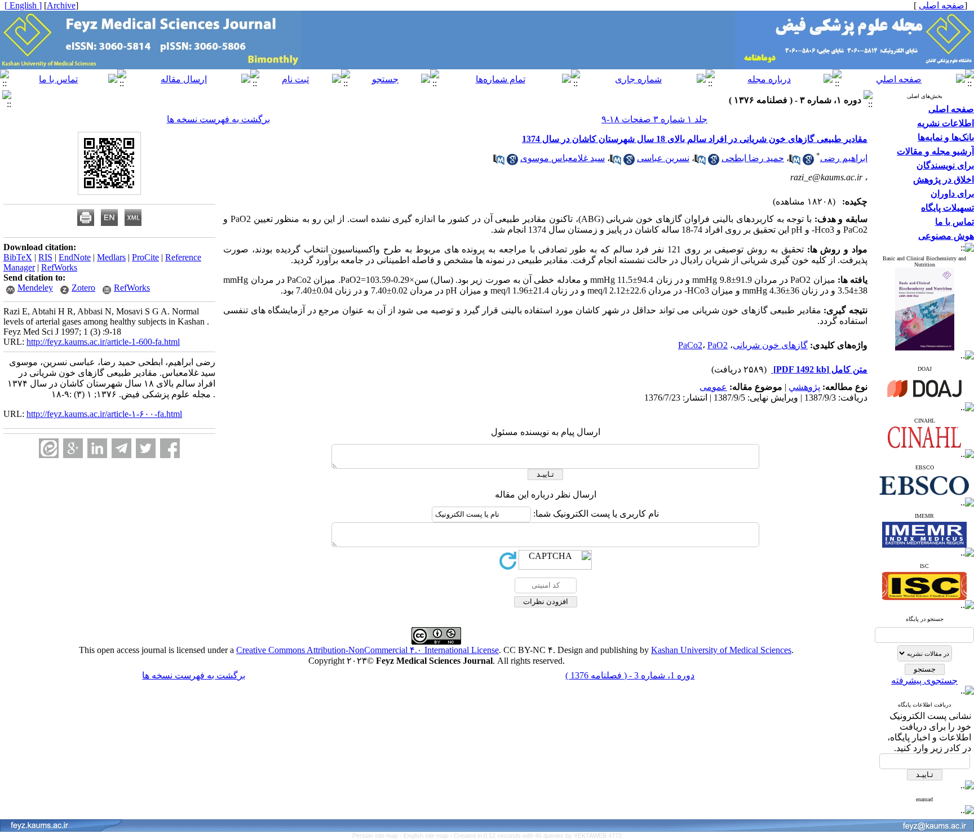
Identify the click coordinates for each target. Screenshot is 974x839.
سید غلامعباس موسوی (562, 158)
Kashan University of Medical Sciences (721, 650)
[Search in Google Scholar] (808, 162)
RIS (45, 257)
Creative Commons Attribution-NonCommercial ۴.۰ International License (367, 650)
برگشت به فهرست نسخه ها (218, 119)
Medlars (111, 257)
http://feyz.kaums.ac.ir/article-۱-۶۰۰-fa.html (104, 414)
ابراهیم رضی (843, 158)
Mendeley (35, 287)
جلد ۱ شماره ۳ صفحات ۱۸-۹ (654, 119)
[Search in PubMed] (794, 162)
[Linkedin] (97, 448)
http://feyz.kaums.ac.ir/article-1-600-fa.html (103, 342)
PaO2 (717, 345)
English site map (427, 835)
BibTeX (17, 257)
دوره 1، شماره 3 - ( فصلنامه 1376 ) (629, 675)
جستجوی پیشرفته (924, 680)
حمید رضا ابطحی (752, 158)
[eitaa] (49, 448)
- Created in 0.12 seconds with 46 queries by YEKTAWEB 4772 (536, 835)
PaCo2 (690, 345)
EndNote (75, 257)
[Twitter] (146, 448)
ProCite (145, 257)
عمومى (713, 387)
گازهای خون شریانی (770, 345)
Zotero (83, 287)
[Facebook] (170, 448)
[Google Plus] (73, 448)
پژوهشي (804, 387)
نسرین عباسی (663, 158)
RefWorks (59, 267)
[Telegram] (121, 448)
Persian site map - (378, 835)
